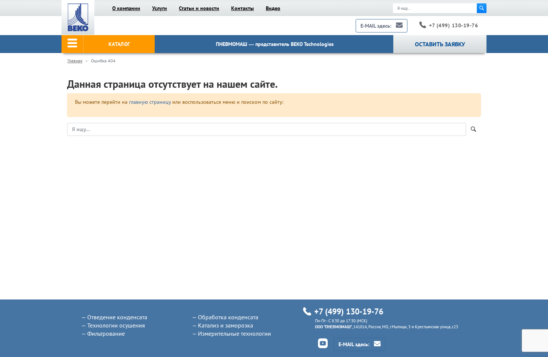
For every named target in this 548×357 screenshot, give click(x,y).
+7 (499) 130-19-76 (453, 25)
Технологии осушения (116, 325)
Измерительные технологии (234, 333)
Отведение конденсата (117, 317)
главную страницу (150, 102)
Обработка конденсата (228, 317)
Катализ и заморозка (225, 325)
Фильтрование (106, 333)
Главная (74, 60)
